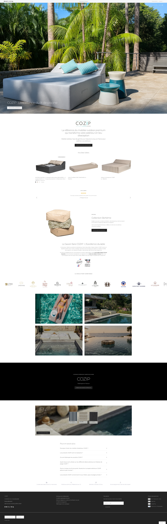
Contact (100, 9)
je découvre (12, 107)
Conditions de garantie (61, 502)
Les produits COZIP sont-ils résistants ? (71, 453)
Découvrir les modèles (99, 230)
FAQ (111, 9)
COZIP (8, 520)
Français (161, 522)
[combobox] (162, 522)
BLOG (106, 9)
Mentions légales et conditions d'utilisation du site (67, 500)
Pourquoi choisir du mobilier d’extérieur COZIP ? (74, 448)
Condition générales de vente (62, 498)
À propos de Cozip (93, 9)
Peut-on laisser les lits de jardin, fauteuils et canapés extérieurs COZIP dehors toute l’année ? (80, 469)
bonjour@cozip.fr (8, 501)
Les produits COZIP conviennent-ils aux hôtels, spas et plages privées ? (81, 475)
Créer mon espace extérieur (83, 387)
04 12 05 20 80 (15, 498)
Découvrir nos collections (83, 145)
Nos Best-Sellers (83, 153)
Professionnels (73, 9)
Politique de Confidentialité (62, 496)
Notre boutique (64, 9)
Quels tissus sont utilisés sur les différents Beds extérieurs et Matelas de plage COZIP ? (81, 463)
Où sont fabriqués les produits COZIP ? (71, 457)
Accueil (56, 9)
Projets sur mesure (82, 9)
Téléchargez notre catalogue (62, 503)
